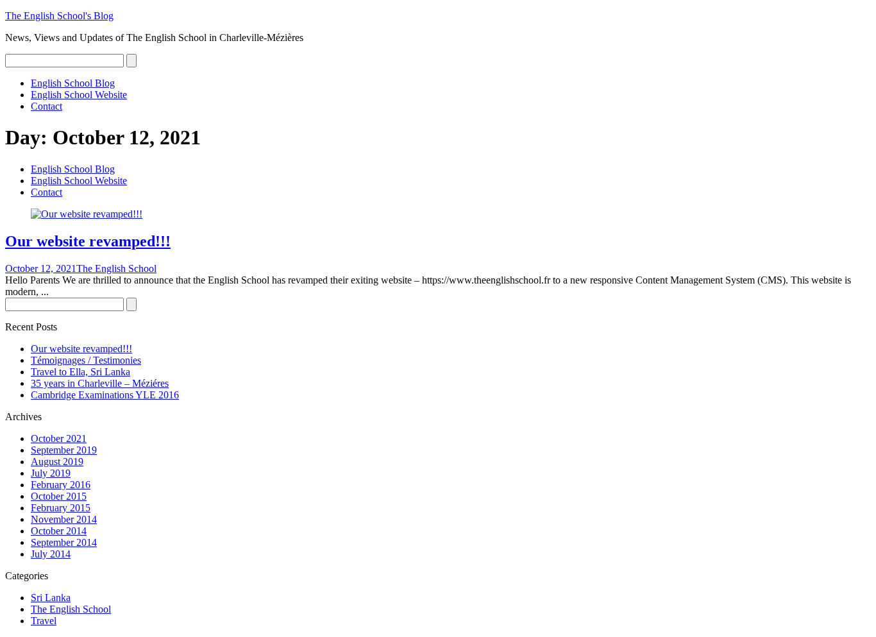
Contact (46, 106)
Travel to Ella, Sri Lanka (80, 371)
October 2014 (59, 530)
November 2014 (64, 519)
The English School (116, 268)
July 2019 (51, 473)
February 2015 (60, 507)
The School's (59, 15)
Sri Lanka (51, 597)
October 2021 (59, 438)
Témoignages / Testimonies (86, 360)
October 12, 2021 (40, 268)
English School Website (79, 94)
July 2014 (51, 553)
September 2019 (64, 450)
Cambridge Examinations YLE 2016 (105, 394)
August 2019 (57, 461)
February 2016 (60, 484)
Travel (43, 620)
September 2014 (64, 542)
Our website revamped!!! (88, 241)
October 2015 (59, 496)
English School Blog (73, 83)
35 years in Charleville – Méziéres (100, 383)
